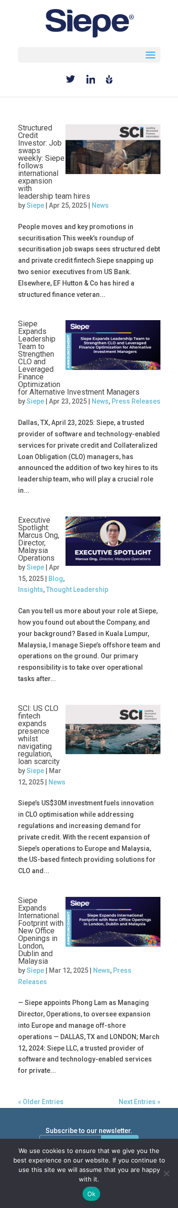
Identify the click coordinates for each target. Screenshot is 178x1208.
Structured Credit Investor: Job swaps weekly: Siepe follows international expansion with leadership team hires (54, 162)
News (100, 205)
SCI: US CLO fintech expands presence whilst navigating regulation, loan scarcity (39, 735)
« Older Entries (41, 1102)
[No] (166, 1173)
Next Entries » (139, 1102)
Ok (91, 1194)
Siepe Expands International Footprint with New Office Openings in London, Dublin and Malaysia (41, 931)
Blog (55, 578)
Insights (30, 589)
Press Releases (136, 401)
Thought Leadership (77, 589)
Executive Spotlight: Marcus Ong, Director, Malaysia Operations (38, 539)
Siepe (35, 205)
